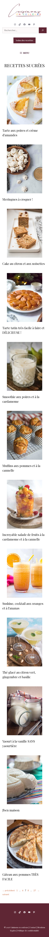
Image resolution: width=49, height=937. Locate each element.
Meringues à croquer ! (17, 199)
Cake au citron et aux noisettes (23, 264)
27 (34, 890)
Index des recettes (24, 40)
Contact (33, 927)
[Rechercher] (43, 30)
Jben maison (11, 810)
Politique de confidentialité (28, 930)
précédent (8, 890)
